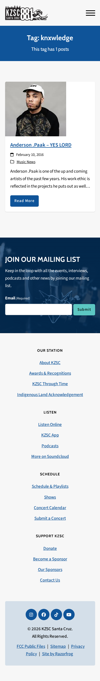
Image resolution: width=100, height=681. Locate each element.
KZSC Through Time (50, 384)
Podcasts (50, 446)
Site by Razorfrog (57, 654)
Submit (84, 309)
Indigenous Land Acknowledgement (50, 395)
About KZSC (50, 363)
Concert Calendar (50, 508)
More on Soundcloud (50, 456)
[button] (90, 13)
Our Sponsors (50, 570)
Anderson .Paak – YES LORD (41, 145)
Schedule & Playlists (50, 486)
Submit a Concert (50, 518)
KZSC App (50, 435)
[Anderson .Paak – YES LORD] (35, 109)
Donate (50, 548)
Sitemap (58, 646)
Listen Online (50, 425)
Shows (50, 497)
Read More (24, 201)
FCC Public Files (31, 646)
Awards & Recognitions (50, 373)
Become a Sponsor (50, 559)
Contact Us (50, 580)
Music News (26, 162)
